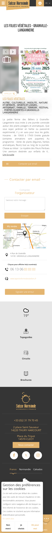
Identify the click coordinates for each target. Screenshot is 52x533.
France (13, 469)
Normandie (25, 469)
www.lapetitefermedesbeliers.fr (23, 278)
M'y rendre (12, 226)
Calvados (37, 469)
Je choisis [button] (21, 527)
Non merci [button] (8, 527)
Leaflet (38, 247)
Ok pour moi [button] (35, 527)
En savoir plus (8, 518)
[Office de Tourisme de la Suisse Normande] (18, 5)
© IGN (44, 247)
